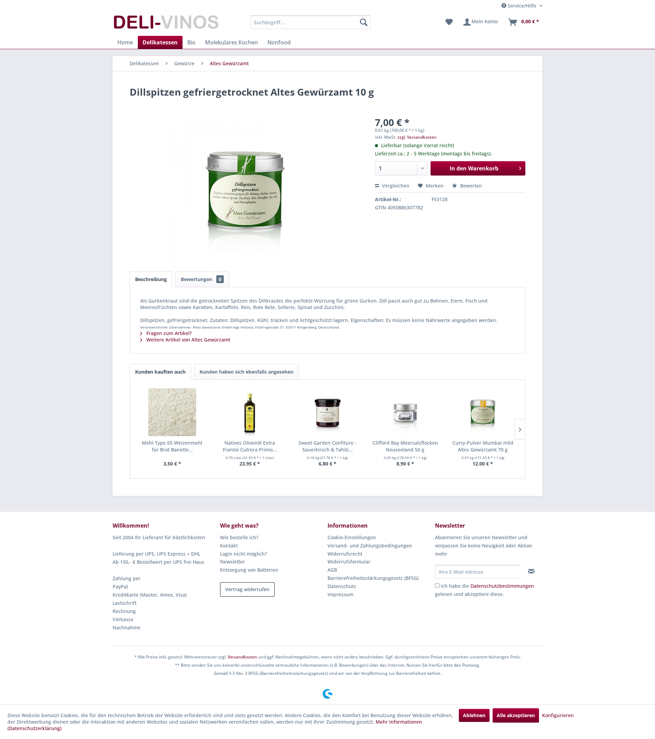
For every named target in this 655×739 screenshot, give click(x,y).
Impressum (340, 594)
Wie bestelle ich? (239, 537)
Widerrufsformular (349, 561)
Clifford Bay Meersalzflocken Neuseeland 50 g (405, 446)
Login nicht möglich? (243, 553)
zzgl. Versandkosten (417, 137)
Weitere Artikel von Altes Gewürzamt (187, 339)
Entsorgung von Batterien (249, 570)
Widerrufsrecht (345, 553)
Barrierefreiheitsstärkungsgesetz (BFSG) (373, 578)
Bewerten (470, 185)
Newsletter (232, 561)
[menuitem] (310, 22)
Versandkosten (242, 657)
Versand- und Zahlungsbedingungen (370, 545)
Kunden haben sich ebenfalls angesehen (246, 371)
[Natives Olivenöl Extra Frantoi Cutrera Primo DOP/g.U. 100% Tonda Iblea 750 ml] (250, 412)
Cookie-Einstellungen (352, 537)
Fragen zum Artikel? (168, 333)
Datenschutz (342, 586)
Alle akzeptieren (516, 715)
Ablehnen (474, 715)
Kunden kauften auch (160, 371)
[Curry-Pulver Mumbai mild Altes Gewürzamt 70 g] (482, 412)
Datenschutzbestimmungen (502, 586)
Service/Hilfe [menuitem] (522, 5)
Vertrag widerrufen (247, 589)
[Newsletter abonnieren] (531, 571)
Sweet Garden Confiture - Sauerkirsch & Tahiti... (327, 446)
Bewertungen (201, 279)
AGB (332, 570)
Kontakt (229, 545)
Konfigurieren (558, 715)
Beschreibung (151, 279)
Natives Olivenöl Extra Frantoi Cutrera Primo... (250, 446)
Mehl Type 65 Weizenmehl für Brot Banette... (172, 446)
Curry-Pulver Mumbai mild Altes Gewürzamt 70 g (482, 446)
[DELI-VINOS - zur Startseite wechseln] (165, 23)
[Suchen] (363, 22)
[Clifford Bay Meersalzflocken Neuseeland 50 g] (405, 412)
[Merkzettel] (449, 22)
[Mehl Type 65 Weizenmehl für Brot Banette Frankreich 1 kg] (172, 412)
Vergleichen (395, 185)
